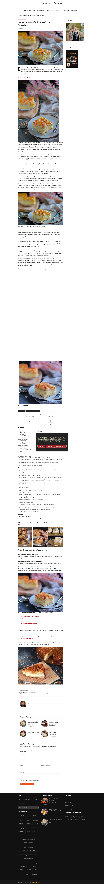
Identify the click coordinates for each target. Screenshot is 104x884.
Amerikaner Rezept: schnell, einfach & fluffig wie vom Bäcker (54, 732)
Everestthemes (36, 882)
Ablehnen (50, 446)
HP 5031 (36, 831)
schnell (21, 872)
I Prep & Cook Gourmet (25, 834)
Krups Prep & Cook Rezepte (28, 845)
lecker (34, 853)
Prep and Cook (24, 866)
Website (22, 772)
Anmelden (67, 799)
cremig (35, 818)
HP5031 (28, 831)
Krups (28, 836)
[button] (66, 435)
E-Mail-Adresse (45, 765)
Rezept (21, 869)
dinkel (27, 820)
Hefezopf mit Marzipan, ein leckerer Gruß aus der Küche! (33, 722)
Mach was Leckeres (52, 3)
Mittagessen (23, 863)
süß (20, 874)
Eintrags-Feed (68, 802)
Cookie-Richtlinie (46, 448)
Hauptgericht (24, 828)
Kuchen (23, 853)
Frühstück (28, 823)
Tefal (27, 874)
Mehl (36, 861)
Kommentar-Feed (69, 805)
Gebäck (36, 823)
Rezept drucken (29, 410)
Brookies (25, 545)
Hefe (35, 828)
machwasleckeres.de (25, 861)
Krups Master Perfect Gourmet (28, 839)
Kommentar (23, 754)
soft (37, 872)
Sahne (36, 869)
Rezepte (29, 869)
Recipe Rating (23, 751)
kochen (35, 834)
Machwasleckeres (28, 855)
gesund (23, 826)
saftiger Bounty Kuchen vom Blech (53, 693)
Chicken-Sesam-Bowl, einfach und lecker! (27, 693)
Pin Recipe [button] (52, 410)
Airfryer (22, 815)
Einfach (21, 823)
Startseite (20, 15)
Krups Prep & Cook (28, 842)
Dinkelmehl (35, 820)
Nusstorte (40, 545)
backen (21, 818)
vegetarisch (34, 874)
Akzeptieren (41, 446)
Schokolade (29, 872)
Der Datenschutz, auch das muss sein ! (71, 10)
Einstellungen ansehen (60, 446)
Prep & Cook (34, 863)
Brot (29, 818)
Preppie (35, 866)
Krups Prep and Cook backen (28, 850)
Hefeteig (21, 831)
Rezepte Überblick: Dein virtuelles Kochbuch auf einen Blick (36, 10)
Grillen (34, 826)
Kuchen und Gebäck (22, 18)
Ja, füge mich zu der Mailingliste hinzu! (29, 780)
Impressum (59, 448)
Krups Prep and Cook (28, 847)
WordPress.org (68, 809)
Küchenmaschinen (56, 10)
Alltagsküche (33, 815)
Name (21, 765)
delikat (21, 820)
